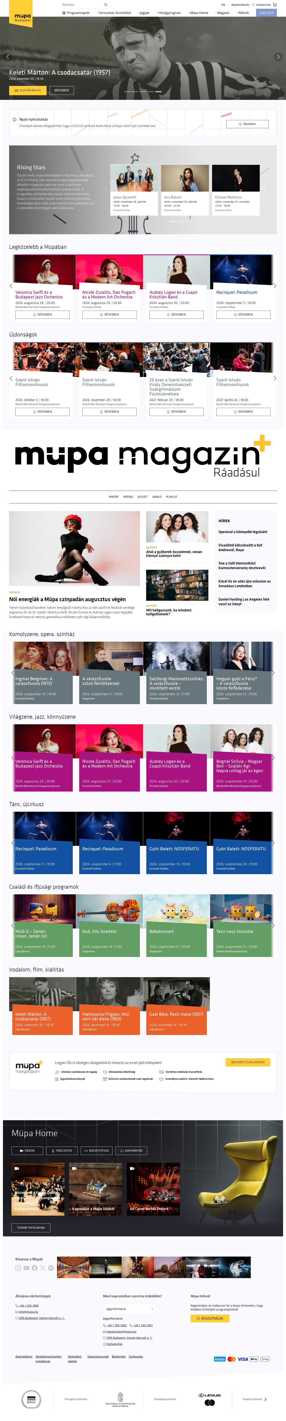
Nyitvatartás (114, 1344)
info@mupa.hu (28, 1312)
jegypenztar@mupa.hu (121, 1331)
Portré (114, 497)
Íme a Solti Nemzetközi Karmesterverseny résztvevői (242, 566)
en (223, 5)
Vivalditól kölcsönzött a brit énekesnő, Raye (240, 548)
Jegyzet (143, 497)
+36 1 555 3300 (116, 1325)
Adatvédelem (23, 1357)
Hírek (224, 520)
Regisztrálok (212, 1318)
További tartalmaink (31, 1227)
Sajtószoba (136, 1357)
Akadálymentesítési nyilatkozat (48, 1359)
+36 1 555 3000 (29, 1305)
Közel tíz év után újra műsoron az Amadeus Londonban (244, 584)
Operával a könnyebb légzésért (242, 532)
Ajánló (156, 497)
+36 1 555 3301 (143, 1325)
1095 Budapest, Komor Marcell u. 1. (41, 1318)
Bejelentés (119, 1357)
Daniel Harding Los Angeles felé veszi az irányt (243, 602)
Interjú (128, 497)
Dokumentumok (98, 1357)
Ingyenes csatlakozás (248, 1062)
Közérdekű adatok (75, 1359)
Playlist (171, 497)
